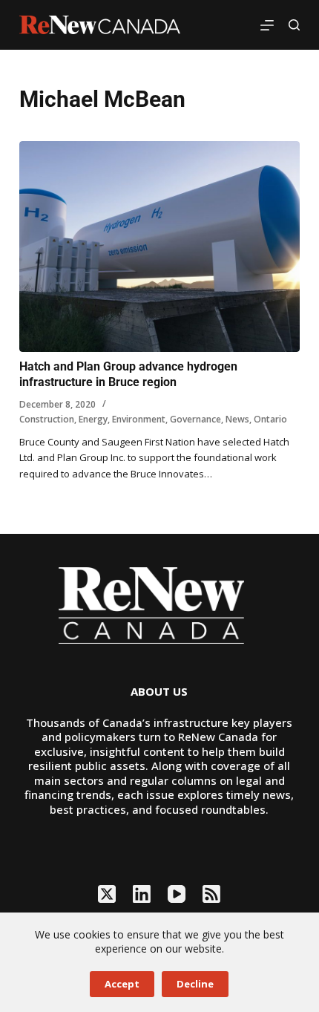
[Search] (294, 24)
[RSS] (211, 894)
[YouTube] (176, 894)
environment (138, 419)
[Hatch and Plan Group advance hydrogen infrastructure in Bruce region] (159, 246)
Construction (46, 419)
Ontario (270, 419)
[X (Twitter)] (107, 894)
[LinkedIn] (142, 894)
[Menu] (267, 25)
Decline (195, 983)
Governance (195, 419)
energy (93, 419)
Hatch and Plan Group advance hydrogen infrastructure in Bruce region (128, 374)
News (237, 419)
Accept (122, 983)
